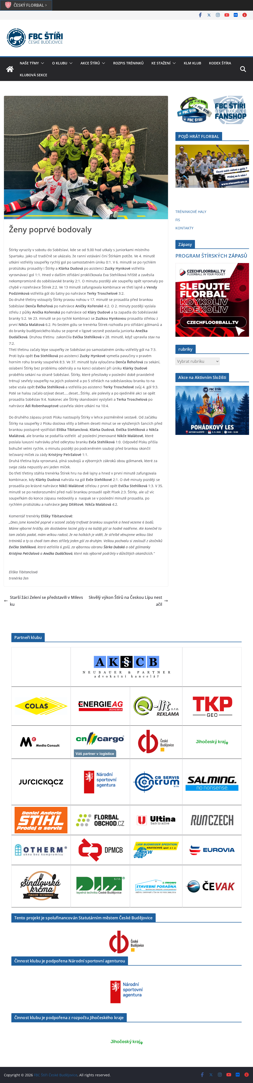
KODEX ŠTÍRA (220, 63)
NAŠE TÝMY (29, 63)
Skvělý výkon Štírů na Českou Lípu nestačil (125, 601)
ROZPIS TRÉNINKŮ (128, 63)
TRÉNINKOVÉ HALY (190, 211)
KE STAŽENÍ (160, 63)
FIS (177, 219)
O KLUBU (59, 63)
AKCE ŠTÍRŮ (90, 63)
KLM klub (192, 63)
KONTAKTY (184, 228)
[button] (41, 63)
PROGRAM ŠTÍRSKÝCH (211, 255)
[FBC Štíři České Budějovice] (10, 69)
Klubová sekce (33, 75)
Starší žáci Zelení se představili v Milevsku (46, 601)
